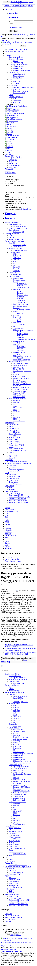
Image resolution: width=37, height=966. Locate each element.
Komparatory (21, 347)
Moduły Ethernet (18, 76)
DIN (14, 98)
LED (6, 454)
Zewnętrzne (17, 102)
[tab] (20, 213)
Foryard (7, 519)
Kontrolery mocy (18, 367)
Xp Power (8, 548)
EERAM (20, 313)
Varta (6, 545)
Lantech (7, 524)
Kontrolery (16, 308)
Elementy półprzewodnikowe (14, 241)
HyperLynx (13, 160)
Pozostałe (20, 285)
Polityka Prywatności (12, 559)
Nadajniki (20, 297)
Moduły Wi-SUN (14, 443)
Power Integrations (11, 535)
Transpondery (13, 482)
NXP (15, 413)
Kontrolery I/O (22, 284)
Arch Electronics (10, 509)
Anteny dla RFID (14, 476)
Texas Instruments (19, 421)
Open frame (17, 100)
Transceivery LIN (23, 287)
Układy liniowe (18, 345)
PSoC (15, 415)
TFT (10, 487)
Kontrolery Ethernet (23, 310)
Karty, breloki (17, 484)
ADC (19, 319)
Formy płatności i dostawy (13, 561)
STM (15, 419)
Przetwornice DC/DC (16, 495)
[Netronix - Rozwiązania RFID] (8, 134)
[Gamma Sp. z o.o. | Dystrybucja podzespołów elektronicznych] (18, 44)
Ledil (6, 526)
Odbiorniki (20, 298)
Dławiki (15, 61)
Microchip (16, 411)
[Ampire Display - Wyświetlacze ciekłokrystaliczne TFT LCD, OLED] (8, 108)
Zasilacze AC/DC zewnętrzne (18, 502)
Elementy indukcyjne (12, 234)
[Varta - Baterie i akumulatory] (7, 149)
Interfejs (15, 282)
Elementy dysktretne (15, 248)
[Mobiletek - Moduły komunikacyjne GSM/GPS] (9, 132)
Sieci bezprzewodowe (16, 449)
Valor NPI (12, 167)
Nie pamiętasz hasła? (16, 27)
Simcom (7, 541)
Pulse (6, 537)
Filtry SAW (17, 89)
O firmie (7, 152)
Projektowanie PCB (15, 158)
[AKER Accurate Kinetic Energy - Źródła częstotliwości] (16, 106)
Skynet (7, 543)
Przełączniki (13, 272)
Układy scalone (18, 68)
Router (11, 447)
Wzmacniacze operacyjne (21, 360)
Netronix (8, 534)
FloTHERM (13, 163)
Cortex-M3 (16, 267)
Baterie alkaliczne (15, 224)
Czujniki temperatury (20, 245)
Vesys (11, 161)
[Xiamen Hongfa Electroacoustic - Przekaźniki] (8, 124)
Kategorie (8, 55)
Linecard (8, 154)
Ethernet (20, 293)
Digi (6, 517)
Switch (11, 452)
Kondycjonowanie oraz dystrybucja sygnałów (20, 305)
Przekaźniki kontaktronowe (18, 462)
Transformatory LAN (16, 239)
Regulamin (8, 557)
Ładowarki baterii (19, 397)
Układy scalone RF (19, 450)
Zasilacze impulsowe (11, 491)
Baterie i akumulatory (12, 222)
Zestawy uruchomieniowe (21, 70)
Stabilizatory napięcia (20, 389)
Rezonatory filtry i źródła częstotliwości (18, 463)
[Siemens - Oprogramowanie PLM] (8, 143)
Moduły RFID (13, 480)
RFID (7, 473)
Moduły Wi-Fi (17, 78)
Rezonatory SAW (19, 93)
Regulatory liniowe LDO (21, 387)
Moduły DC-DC (18, 369)
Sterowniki (20, 337)
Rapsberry (16, 417)
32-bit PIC (16, 259)
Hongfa (7, 522)
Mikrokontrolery (18, 66)
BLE (14, 436)
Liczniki (20, 348)
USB (19, 343)
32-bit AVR (17, 258)
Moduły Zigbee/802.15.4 (17, 445)
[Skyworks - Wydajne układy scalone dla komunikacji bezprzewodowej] (9, 145)
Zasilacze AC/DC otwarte (17, 499)
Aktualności (9, 169)
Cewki (11, 235)
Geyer (7, 521)
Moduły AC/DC (14, 493)
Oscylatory (12, 467)
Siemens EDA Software (12, 156)
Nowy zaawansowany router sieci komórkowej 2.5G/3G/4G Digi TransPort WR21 (20, 653)
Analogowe (17, 274)
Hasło (11, 24)
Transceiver (21, 300)
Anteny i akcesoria (19, 74)
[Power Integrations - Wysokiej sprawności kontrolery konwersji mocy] (12, 136)
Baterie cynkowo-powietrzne (18, 228)
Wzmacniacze (21, 350)
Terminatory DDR (19, 393)
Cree (6, 515)
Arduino (16, 402)
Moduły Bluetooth (15, 434)
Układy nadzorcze (19, 395)
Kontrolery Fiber (22, 295)
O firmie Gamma (10, 919)
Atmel (15, 406)
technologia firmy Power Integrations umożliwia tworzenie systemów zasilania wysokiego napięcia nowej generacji (18, 4)
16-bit (15, 254)
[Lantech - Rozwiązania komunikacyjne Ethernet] (8, 128)
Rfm (6, 539)
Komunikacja (17, 289)
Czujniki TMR (18, 247)
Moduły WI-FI (14, 441)
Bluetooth (16, 432)
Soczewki (16, 83)
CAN (19, 291)
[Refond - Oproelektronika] (8, 141)
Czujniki (12, 243)
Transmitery (21, 302)
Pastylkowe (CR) (18, 232)
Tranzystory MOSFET (20, 250)
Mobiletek (8, 532)
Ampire (7, 508)
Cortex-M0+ (17, 265)
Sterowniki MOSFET (20, 391)
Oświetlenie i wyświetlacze (22, 371)
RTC (18, 354)
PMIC (15, 373)
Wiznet (7, 547)
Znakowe (12, 489)
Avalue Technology (11, 511)
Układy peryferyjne (19, 352)
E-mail (11, 21)
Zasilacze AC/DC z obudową (18, 500)
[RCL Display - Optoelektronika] (10, 139)
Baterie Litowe (14, 230)
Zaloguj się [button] (8, 9)
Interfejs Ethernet (22, 334)
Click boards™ (18, 408)
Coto (6, 513)
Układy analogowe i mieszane (23, 330)
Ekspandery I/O (18, 278)
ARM (15, 263)
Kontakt (7, 171)
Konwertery (13, 430)
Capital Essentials (14, 165)
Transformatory (18, 63)
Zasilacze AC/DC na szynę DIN (19, 497)
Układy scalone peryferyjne (22, 356)
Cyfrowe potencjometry (21, 363)
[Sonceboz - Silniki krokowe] (9, 147)
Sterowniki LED (18, 328)
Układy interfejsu (18, 341)
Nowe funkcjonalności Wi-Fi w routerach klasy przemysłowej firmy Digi (20, 649)
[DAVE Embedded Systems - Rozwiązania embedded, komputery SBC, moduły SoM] (14, 113)
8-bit (14, 261)
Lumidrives (8, 528)
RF (14, 326)
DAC (19, 321)
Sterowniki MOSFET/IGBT (26, 339)
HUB (11, 426)
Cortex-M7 (16, 271)
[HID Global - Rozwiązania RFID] (9, 123)
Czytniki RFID (14, 478)
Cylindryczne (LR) (19, 226)
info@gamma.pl (18, 35)
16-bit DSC (17, 256)
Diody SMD (17, 81)
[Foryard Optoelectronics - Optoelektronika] (13, 119)
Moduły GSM (13, 439)
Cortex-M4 (16, 269)
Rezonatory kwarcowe (20, 91)
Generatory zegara (19, 280)
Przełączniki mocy (19, 376)
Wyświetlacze (9, 486)
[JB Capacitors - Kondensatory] (10, 126)
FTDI (15, 410)
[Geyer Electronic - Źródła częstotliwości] (11, 121)
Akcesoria (16, 400)
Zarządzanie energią (15, 361)
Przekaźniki (9, 460)
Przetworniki (17, 317)
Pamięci (15, 311)
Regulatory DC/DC (19, 382)
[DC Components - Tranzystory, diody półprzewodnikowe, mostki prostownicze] (11, 115)
